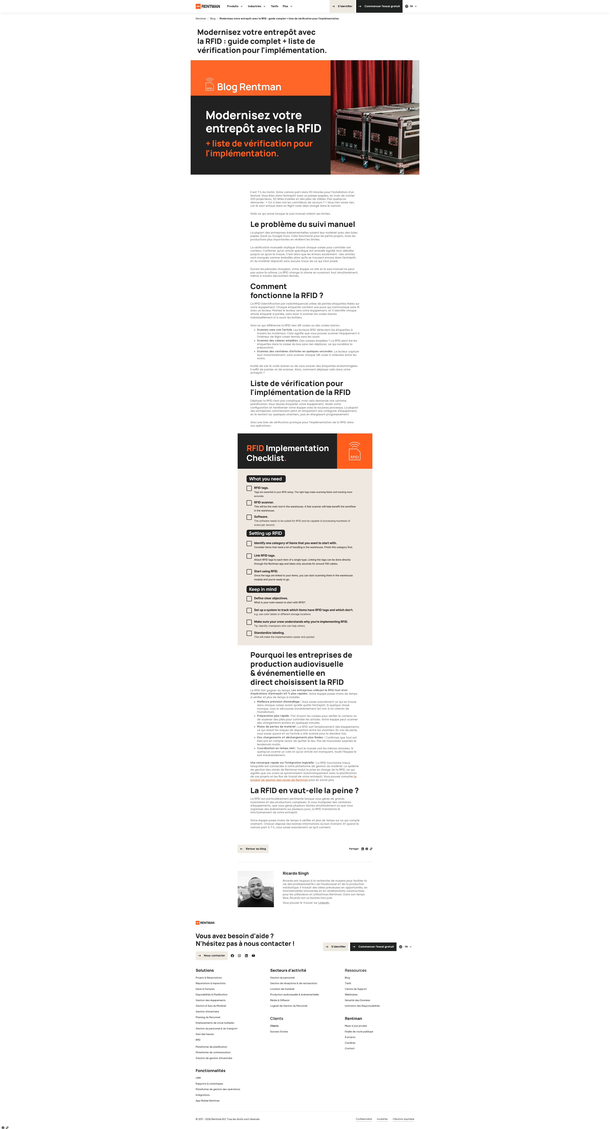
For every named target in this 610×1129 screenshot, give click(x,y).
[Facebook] (232, 956)
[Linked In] (246, 956)
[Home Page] (208, 6)
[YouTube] (253, 956)
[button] (235, 6)
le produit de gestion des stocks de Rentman (303, 778)
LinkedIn (323, 902)
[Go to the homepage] (205, 923)
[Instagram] (239, 956)
